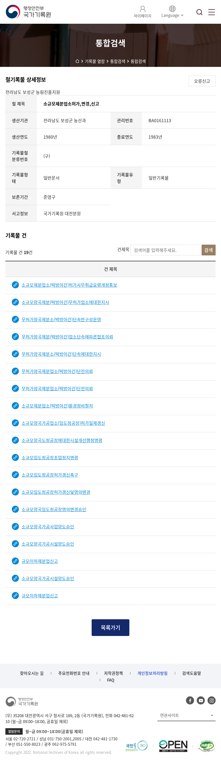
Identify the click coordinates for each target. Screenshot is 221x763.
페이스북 (190, 700)
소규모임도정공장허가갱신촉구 (50, 474)
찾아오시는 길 (32, 673)
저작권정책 (113, 673)
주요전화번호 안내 (73, 673)
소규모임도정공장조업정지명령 (50, 457)
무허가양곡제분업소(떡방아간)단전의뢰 (57, 371)
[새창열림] (136, 743)
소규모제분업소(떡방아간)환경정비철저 (57, 405)
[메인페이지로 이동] (28, 11)
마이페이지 (142, 15)
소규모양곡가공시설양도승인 (48, 543)
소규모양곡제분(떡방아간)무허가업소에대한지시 (65, 302)
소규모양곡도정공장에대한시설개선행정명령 (62, 440)
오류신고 (202, 81)
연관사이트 (169, 715)
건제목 (123, 249)
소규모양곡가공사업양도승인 (48, 526)
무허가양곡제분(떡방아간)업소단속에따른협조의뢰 (67, 336)
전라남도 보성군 (20, 92)
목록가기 (110, 627)
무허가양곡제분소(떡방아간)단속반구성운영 (61, 319)
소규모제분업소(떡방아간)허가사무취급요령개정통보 (69, 285)
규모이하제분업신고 (40, 561)
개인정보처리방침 (152, 673)
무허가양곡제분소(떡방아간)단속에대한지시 (61, 354)
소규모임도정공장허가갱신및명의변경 (56, 492)
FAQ (110, 680)
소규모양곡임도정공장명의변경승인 (54, 509)
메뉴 (211, 12)
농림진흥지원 (48, 92)
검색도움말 (191, 673)
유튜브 (201, 700)
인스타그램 (212, 700)
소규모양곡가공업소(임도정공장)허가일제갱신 (63, 423)
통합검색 (199, 12)
